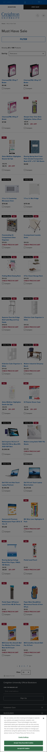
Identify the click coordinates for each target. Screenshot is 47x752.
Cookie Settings (23, 737)
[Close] (43, 718)
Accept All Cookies (23, 748)
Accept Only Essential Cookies (23, 743)
